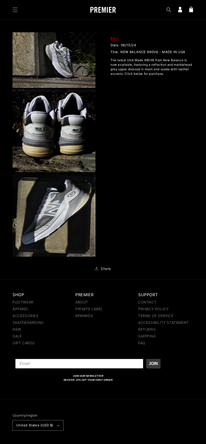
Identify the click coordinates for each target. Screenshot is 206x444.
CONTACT (147, 302)
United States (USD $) (34, 425)
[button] (15, 9)
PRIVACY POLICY (153, 309)
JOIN (153, 363)
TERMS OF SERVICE (156, 316)
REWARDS (84, 316)
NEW (17, 329)
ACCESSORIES (25, 316)
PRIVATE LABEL (89, 309)
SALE (17, 336)
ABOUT (81, 302)
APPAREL (21, 309)
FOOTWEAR (23, 302)
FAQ (141, 343)
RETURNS (147, 329)
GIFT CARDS (24, 343)
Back (114, 38)
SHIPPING (147, 336)
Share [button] (106, 268)
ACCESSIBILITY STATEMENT (163, 322)
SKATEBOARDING (28, 322)
